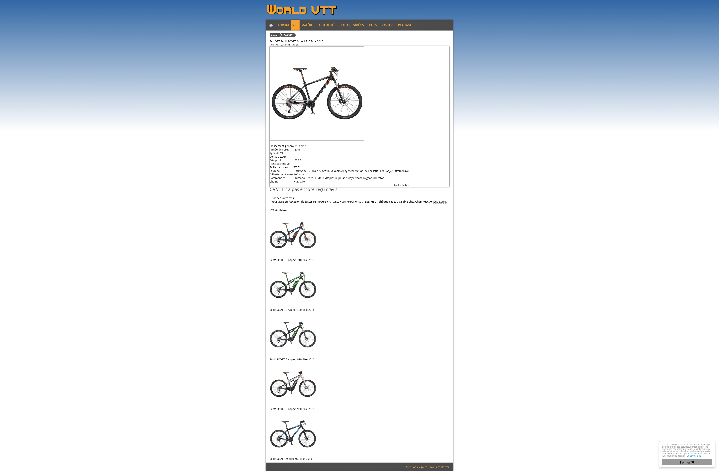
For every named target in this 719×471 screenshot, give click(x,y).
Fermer (685, 462)
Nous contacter (439, 467)
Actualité (326, 25)
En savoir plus (694, 455)
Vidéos (358, 25)
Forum (283, 25)
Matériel (308, 25)
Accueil (274, 35)
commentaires (290, 44)
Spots (372, 25)
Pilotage (405, 25)
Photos (344, 25)
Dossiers (387, 25)
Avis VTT (275, 44)
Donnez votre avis (282, 198)
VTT (295, 25)
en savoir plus (440, 202)
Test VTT (288, 35)
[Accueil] (271, 25)
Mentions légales (416, 467)
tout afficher (401, 185)
